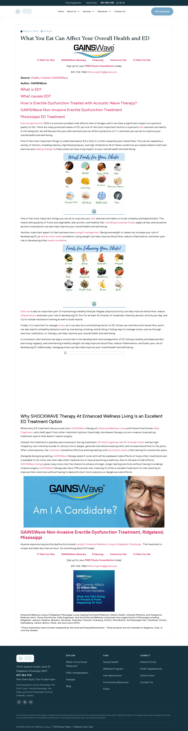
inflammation (28, 315)
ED (116, 131)
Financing (97, 60)
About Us (71, 11)
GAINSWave (78, 428)
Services (87, 11)
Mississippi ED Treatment (43, 116)
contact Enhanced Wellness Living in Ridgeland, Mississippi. (109, 544)
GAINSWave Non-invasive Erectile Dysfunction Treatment (71, 109)
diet (141, 127)
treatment (55, 450)
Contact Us (119, 11)
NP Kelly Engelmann (109, 442)
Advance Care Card (83, 726)
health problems (57, 240)
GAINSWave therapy (32, 464)
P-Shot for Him (46, 60)
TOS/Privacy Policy (61, 726)
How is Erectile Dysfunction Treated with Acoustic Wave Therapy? (79, 103)
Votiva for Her (118, 60)
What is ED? (32, 89)
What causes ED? (36, 96)
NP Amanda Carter (133, 442)
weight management (87, 232)
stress (61, 325)
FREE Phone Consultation (99, 65)
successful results (118, 450)
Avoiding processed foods (119, 222)
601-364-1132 (24, 675)
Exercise (25, 311)
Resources (102, 11)
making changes (44, 149)
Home (61, 11)
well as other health (51, 236)
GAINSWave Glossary (73, 60)
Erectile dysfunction (32, 123)
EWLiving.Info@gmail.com (102, 72)
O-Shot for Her (142, 60)
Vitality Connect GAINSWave (49, 77)
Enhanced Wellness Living (112, 428)
